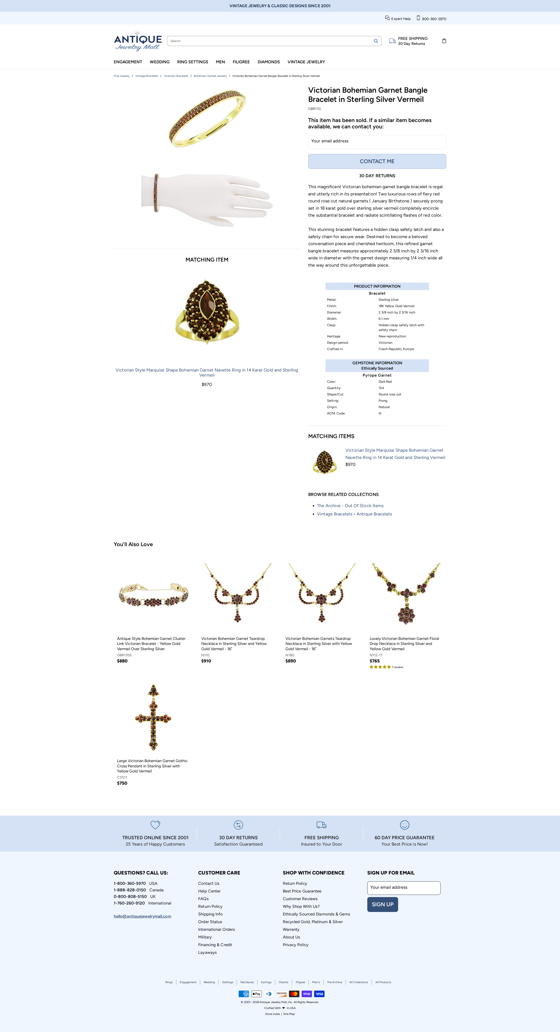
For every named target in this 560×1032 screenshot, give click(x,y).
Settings (227, 982)
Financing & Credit (215, 944)
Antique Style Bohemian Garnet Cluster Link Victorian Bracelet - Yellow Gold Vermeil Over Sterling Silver (151, 643)
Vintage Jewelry (306, 61)
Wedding (160, 61)
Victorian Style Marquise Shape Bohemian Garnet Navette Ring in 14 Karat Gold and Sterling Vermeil (207, 372)
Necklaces (247, 982)
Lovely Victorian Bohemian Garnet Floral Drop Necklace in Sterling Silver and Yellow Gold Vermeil (404, 643)
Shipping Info (210, 914)
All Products (383, 982)
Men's (316, 982)
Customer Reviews (300, 898)
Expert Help (400, 19)
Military (205, 937)
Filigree (241, 61)
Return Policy (210, 906)
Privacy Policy (295, 944)
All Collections (358, 982)
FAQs (203, 898)
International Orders (216, 929)
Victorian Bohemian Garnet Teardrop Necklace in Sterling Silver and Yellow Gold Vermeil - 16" (234, 643)
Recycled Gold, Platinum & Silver (313, 921)
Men (220, 61)
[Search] (376, 41)
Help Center (209, 891)
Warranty (291, 929)
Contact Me (377, 161)
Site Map (289, 1014)
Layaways (207, 952)
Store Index (272, 1014)
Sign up (383, 904)
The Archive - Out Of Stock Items (350, 505)
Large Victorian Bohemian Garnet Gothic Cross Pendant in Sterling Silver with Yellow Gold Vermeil (152, 766)
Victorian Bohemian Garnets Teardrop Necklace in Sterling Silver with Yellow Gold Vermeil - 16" (318, 643)
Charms (284, 982)
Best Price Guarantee (302, 891)
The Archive (334, 982)
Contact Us (208, 883)
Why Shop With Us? (301, 906)
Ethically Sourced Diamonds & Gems (316, 914)
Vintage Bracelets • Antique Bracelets (354, 514)
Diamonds (269, 61)
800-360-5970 (433, 19)
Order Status (210, 921)
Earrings (266, 982)
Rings (169, 982)
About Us (291, 937)
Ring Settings (192, 61)
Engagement (128, 61)
